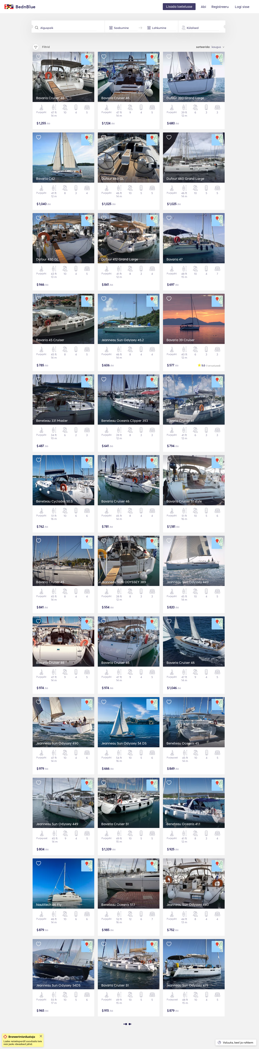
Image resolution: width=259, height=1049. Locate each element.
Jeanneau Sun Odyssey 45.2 (122, 340)
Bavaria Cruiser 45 (50, 582)
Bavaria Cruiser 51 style (184, 501)
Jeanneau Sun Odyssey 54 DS (124, 743)
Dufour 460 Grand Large (185, 178)
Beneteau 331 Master (52, 420)
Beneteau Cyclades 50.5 (54, 501)
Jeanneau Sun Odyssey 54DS (58, 985)
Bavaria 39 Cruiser (180, 340)
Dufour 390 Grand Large (185, 98)
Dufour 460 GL (112, 178)
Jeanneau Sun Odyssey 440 (187, 904)
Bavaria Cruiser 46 (50, 98)
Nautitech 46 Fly (48, 904)
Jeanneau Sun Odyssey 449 (187, 582)
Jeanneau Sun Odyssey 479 (187, 985)
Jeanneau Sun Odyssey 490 (57, 743)
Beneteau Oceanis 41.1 (183, 824)
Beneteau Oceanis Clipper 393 (124, 420)
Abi (203, 7)
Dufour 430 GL (47, 259)
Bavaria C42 (45, 178)
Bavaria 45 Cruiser (50, 340)
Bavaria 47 (174, 259)
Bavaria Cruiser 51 (115, 824)
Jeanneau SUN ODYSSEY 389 (123, 582)
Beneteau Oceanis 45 (182, 743)
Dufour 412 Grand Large (119, 259)
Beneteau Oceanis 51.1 (118, 904)
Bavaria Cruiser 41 (180, 420)
